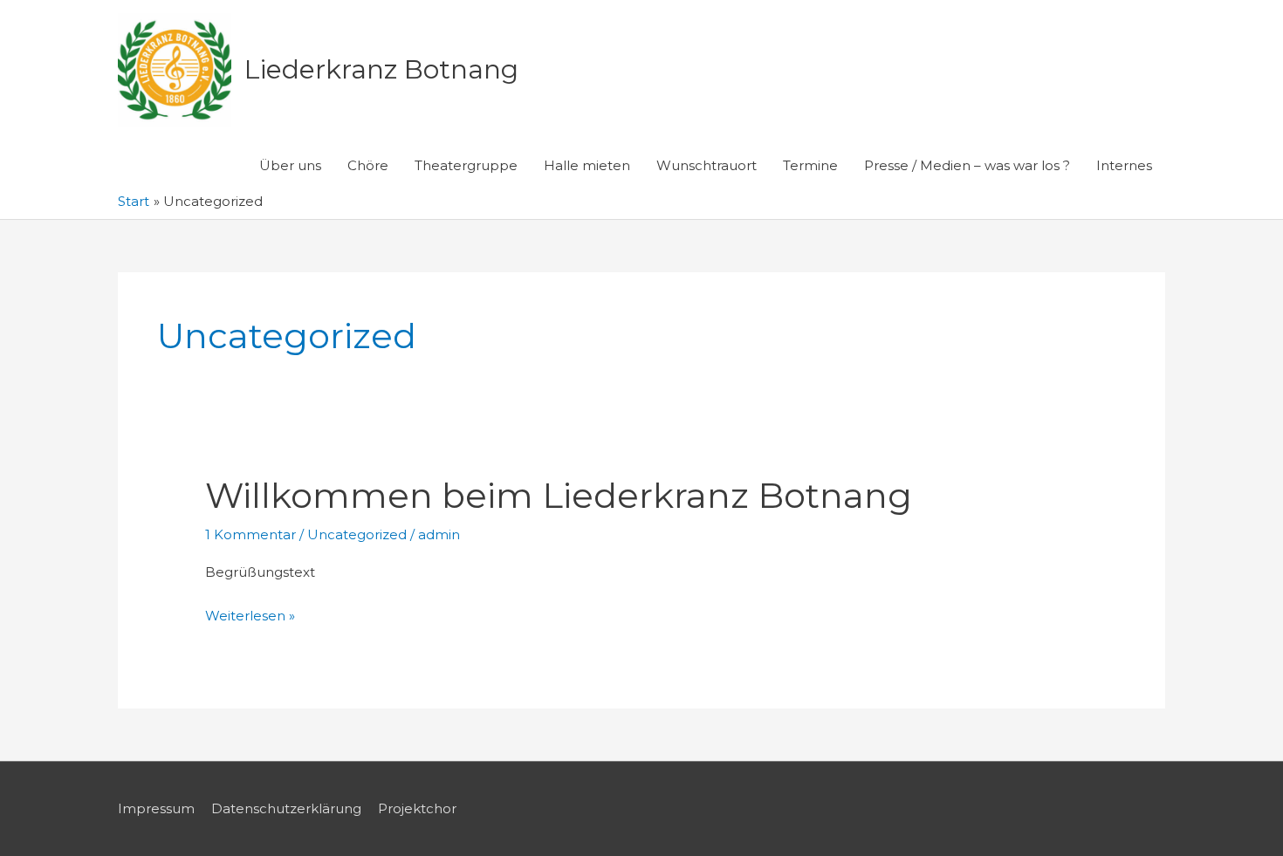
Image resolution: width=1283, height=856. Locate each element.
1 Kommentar (250, 534)
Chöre (367, 165)
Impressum (156, 808)
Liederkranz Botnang (381, 69)
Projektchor (417, 808)
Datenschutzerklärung (286, 808)
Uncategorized (357, 534)
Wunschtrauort (706, 165)
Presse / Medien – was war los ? (967, 165)
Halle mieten (587, 165)
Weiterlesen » (250, 617)
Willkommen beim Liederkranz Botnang (558, 495)
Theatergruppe (466, 165)
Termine (810, 165)
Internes (1124, 165)
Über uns (290, 165)
